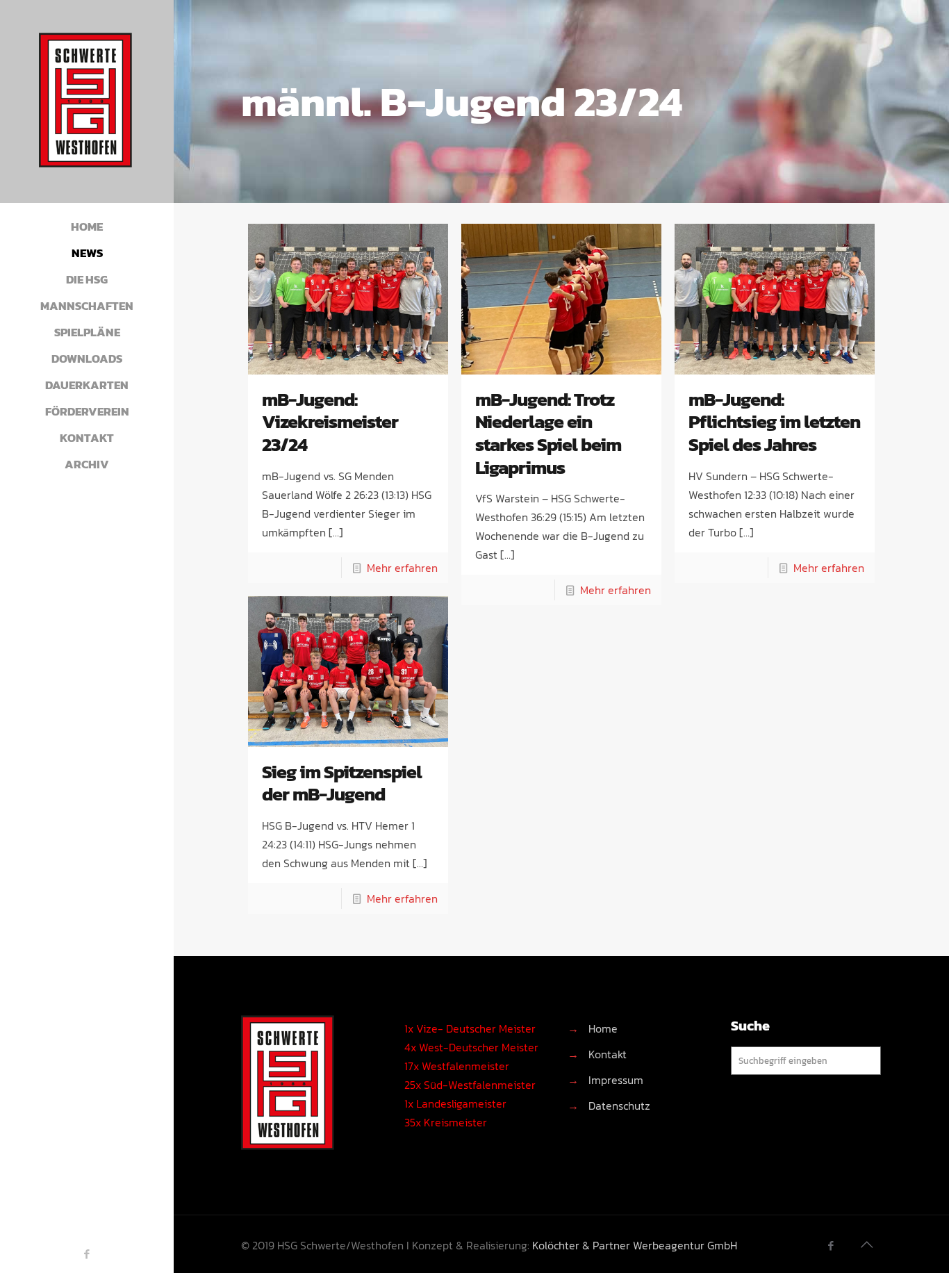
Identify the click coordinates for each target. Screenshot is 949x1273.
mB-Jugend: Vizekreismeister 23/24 (330, 422)
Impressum (615, 1079)
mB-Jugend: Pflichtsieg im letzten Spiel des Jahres (774, 422)
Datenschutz (619, 1105)
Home (603, 1028)
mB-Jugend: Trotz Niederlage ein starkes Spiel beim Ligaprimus (548, 433)
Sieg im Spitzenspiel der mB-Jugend (342, 783)
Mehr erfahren (402, 567)
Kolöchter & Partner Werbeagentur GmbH (634, 1245)
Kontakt (607, 1054)
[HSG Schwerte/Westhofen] (87, 101)
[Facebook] (87, 1254)
